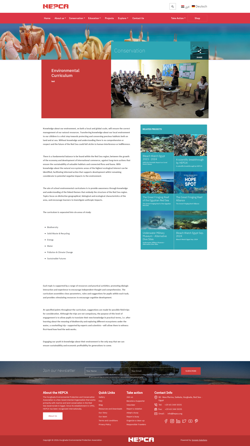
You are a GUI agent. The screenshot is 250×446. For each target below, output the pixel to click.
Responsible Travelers (136, 424)
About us (59, 18)
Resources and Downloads (110, 408)
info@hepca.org (175, 413)
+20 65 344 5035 (173, 404)
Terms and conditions (108, 420)
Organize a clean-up (136, 420)
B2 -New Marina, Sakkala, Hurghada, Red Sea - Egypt (180, 399)
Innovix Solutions (199, 440)
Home (47, 18)
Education (93, 18)
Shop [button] (197, 18)
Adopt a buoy (132, 412)
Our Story (103, 412)
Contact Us (138, 18)
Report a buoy (133, 416)
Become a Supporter (136, 401)
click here (139, 377)
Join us (130, 397)
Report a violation (134, 408)
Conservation (76, 18)
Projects (109, 18)
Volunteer (131, 404)
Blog (101, 404)
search (172, 6)
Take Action (177, 18)
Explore (122, 18)
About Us (52, 416)
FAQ (100, 401)
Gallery (102, 397)
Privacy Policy (105, 424)
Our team (103, 416)
